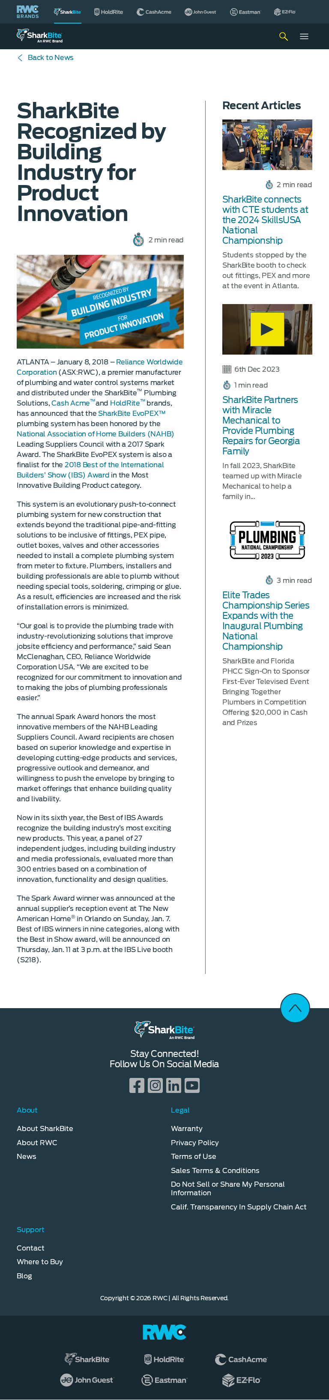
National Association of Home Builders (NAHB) (95, 434)
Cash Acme (73, 403)
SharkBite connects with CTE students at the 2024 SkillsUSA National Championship (265, 220)
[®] (67, 12)
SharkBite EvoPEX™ (132, 413)
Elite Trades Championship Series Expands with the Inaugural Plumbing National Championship (266, 621)
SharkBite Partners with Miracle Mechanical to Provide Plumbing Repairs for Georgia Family (261, 426)
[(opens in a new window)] (109, 12)
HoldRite (128, 403)
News (51, 58)
